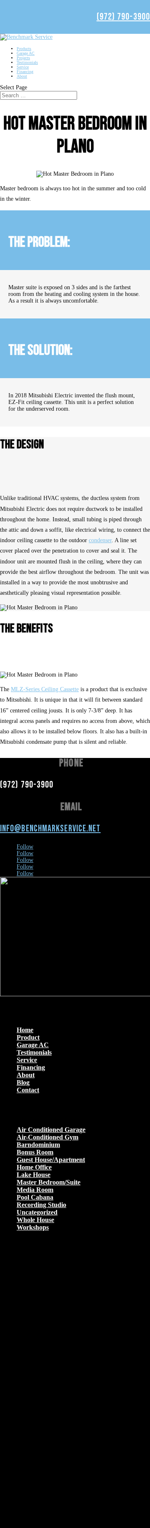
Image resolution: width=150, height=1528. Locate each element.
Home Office (34, 1167)
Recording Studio (41, 1204)
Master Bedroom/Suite (48, 1182)
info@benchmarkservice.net (50, 828)
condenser (100, 540)
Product (28, 1037)
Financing (25, 71)
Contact (28, 1090)
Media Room (35, 1189)
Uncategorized (37, 1212)
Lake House (33, 1174)
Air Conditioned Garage (51, 1129)
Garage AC (26, 53)
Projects (23, 58)
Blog (23, 1082)
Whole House (35, 1219)
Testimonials (27, 62)
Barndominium (38, 1144)
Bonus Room (35, 1152)
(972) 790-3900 (123, 17)
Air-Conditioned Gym (47, 1137)
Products (24, 48)
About (22, 76)
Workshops (33, 1227)
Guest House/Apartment (51, 1159)
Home (25, 1029)
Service (23, 67)
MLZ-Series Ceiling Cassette (45, 689)
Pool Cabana (35, 1197)
